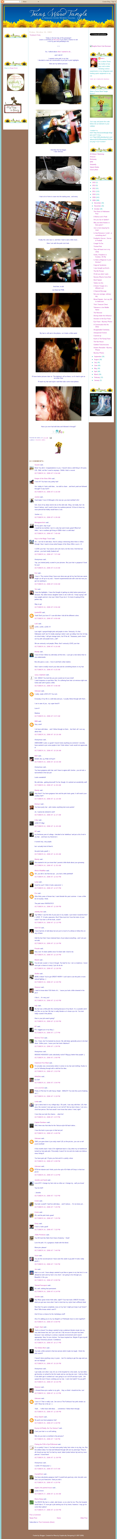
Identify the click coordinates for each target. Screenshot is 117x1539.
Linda (36, 1101)
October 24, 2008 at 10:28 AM (48, 750)
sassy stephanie (40, 675)
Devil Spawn (98, 280)
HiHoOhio (38, 1076)
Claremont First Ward (42, 1063)
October (97, 209)
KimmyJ (37, 804)
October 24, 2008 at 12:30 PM (48, 982)
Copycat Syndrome (100, 265)
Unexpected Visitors (100, 333)
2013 (94, 185)
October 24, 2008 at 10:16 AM (48, 734)
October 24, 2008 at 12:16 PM (48, 943)
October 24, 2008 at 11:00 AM (48, 785)
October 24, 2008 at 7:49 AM (47, 533)
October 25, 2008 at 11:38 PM (48, 1457)
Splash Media (94, 167)
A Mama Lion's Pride (100, 217)
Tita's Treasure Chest (101, 304)
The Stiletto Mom (40, 1348)
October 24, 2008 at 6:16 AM (47, 492)
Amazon (92, 157)
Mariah (37, 960)
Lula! (36, 624)
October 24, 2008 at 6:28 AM (47, 517)
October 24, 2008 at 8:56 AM (47, 607)
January (97, 380)
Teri (36, 589)
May (95, 368)
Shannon (37, 987)
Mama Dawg (39, 1499)
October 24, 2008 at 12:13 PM (48, 922)
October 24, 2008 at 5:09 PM (47, 1161)
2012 (94, 188)
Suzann (37, 465)
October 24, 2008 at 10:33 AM (48, 762)
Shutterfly (93, 164)
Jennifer (37, 1297)
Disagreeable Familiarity (101, 330)
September (98, 356)
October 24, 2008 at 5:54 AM (47, 473)
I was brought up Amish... (102, 268)
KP (36, 831)
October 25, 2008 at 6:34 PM (47, 1423)
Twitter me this (98, 283)
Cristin (37, 1201)
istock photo (94, 170)
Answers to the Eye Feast (102, 319)
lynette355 (38, 612)
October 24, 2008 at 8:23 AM (47, 568)
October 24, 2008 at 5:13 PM (47, 1175)
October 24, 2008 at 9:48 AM (47, 686)
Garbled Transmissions (101, 344)
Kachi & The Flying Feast (102, 339)
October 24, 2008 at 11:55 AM (48, 865)
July (95, 362)
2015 (94, 182)
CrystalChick (39, 1474)
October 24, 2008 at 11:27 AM (48, 815)
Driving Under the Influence (103, 316)
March (96, 374)
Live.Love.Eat (39, 1088)
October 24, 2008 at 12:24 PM (48, 955)
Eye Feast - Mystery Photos (103, 321)
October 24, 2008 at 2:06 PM (47, 1057)
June (96, 365)
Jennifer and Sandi (41, 1180)
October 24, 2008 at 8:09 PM (47, 1280)
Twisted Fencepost (41, 1285)
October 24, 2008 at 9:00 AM (47, 618)
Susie (36, 1255)
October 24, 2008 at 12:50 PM (48, 1021)
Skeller (37, 973)
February (97, 377)
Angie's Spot (39, 1327)
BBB (36, 721)
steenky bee (39, 912)
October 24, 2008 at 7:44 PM (47, 1250)
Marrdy (37, 790)
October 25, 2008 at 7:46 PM (47, 1439)
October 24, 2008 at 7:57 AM (47, 554)
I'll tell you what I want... (102, 274)
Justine (37, 497)
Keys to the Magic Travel (43, 538)
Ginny (37, 1223)
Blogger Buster (14, 68)
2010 (94, 194)
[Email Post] (50, 438)
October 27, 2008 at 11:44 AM (48, 1494)
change (38, 440)
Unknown (38, 691)
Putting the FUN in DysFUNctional (46, 1444)
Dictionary (93, 159)
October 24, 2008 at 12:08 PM (48, 906)
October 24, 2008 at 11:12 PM (48, 1393)
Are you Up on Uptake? (101, 220)
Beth (36, 756)
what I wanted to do (63, 52)
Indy (36, 1006)
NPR (91, 162)
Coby (36, 820)
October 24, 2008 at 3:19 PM (47, 1096)
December (97, 203)
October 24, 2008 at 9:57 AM (47, 716)
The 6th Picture (99, 271)
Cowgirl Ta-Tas (98, 243)
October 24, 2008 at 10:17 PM (48, 1343)
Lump (36, 882)
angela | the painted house (43, 1488)
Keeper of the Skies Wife (43, 478)
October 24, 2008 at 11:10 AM (48, 799)
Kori (36, 573)
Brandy (37, 652)
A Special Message (100, 291)
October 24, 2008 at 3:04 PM (47, 1083)
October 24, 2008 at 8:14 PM (47, 1291)
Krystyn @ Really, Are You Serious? (46, 1428)
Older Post (84, 1518)
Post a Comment (35, 1515)
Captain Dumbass (40, 1122)
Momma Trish (39, 1038)
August (96, 359)
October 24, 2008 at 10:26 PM (48, 1363)
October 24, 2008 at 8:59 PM (47, 1322)
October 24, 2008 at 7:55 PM (47, 1264)
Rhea (43, 440)
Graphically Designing (66, 1535)
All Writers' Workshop (97, 154)
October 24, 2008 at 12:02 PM (48, 877)
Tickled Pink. (35, 35)
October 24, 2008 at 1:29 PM (47, 1046)
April (96, 371)
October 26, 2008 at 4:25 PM (47, 1482)
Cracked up (97, 336)
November (97, 206)
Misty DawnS (39, 1417)
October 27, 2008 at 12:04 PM (48, 1510)
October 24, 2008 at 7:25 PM (47, 1207)
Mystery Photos (99, 353)
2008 (94, 200)
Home (59, 1518)
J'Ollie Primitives (40, 1235)
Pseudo (37, 948)
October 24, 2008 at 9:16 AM (47, 646)
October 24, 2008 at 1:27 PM (47, 1033)
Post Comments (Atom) (46, 1522)
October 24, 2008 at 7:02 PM (47, 1196)
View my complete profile (99, 79)
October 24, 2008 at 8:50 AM (47, 584)
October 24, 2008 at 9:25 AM (47, 670)
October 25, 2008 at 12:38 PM (48, 1412)
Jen (36, 1269)
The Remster (98, 313)
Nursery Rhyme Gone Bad (102, 277)
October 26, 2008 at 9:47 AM (47, 1469)
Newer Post (33, 1518)
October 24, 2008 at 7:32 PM (47, 1229)
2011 (94, 191)
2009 (94, 197)
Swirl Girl (38, 928)
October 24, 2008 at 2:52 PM (47, 1071)
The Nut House (99, 342)
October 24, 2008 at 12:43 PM (48, 1000)
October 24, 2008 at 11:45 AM (48, 826)
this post (56, 40)
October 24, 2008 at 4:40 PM (47, 1133)
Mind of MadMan (40, 870)
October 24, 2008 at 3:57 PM (47, 1117)
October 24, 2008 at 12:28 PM (48, 968)
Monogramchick (40, 522)
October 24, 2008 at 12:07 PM (48, 888)
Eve (36, 893)
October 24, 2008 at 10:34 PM (48, 1382)
